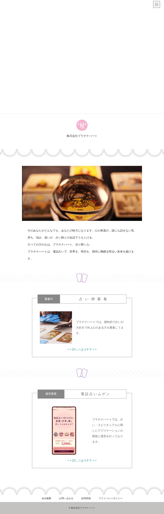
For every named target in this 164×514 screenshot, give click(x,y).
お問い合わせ (66, 498)
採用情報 (86, 498)
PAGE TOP (156, 494)
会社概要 (46, 498)
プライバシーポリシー (111, 498)
